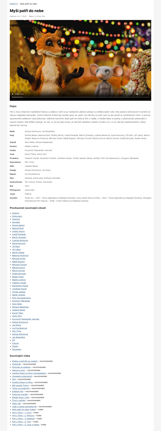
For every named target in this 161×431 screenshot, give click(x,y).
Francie (15, 343)
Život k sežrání (18, 400)
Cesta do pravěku (20, 394)
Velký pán (16, 403)
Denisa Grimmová (20, 322)
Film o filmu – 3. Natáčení (23, 418)
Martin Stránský (19, 237)
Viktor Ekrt (17, 316)
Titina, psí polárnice (21, 388)
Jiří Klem (16, 246)
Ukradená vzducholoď (22, 376)
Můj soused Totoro (20, 385)
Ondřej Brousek (19, 273)
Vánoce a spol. (18, 370)
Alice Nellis (17, 304)
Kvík (14, 379)
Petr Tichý (16, 331)
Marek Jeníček (18, 295)
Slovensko (16, 349)
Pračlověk (16, 364)
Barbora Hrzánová (20, 255)
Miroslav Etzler (18, 258)
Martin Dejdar (18, 252)
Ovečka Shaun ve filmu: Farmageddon (29, 373)
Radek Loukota (19, 280)
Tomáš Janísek (18, 292)
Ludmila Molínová (20, 240)
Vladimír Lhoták (19, 283)
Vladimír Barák (18, 310)
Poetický (16, 219)
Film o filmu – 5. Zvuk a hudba (25, 424)
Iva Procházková (19, 328)
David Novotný (19, 243)
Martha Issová (18, 267)
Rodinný (15, 213)
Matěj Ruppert (18, 261)
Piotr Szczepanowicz (21, 298)
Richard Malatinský (20, 307)
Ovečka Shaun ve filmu (22, 382)
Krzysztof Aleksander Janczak (25, 319)
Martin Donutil (18, 270)
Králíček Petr (17, 391)
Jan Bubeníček (18, 337)
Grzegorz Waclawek (21, 301)
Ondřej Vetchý (18, 231)
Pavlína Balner (18, 225)
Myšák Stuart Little (20, 397)
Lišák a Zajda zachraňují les (24, 406)
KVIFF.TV (14, 4)
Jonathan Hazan (19, 289)
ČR (13, 340)
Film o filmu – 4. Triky (21, 421)
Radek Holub (18, 277)
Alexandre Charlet (20, 286)
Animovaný (17, 216)
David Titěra (17, 313)
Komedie (16, 222)
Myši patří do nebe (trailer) (24, 409)
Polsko (15, 346)
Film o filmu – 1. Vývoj (21, 412)
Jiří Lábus (16, 249)
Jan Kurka (16, 325)
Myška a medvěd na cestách (25, 361)
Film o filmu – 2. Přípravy (23, 415)
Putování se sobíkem (21, 367)
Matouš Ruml (18, 228)
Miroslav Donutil (19, 264)
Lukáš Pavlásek (19, 234)
